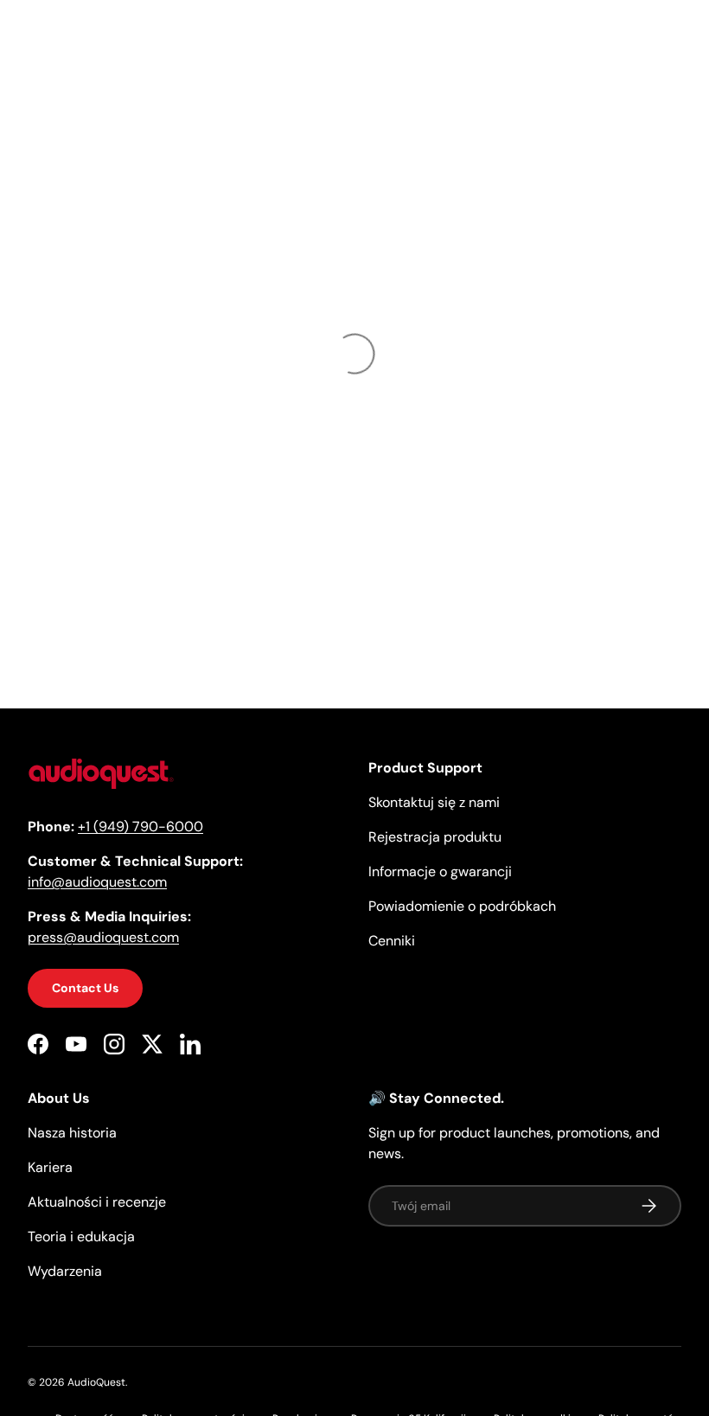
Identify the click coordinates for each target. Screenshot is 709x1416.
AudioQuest (96, 1382)
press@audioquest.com (103, 937)
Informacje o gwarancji (440, 871)
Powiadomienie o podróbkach (462, 906)
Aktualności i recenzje (97, 1202)
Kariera (50, 1167)
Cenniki (391, 941)
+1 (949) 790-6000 (140, 826)
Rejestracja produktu (434, 837)
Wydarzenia (65, 1271)
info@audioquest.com (97, 882)
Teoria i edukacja (81, 1236)
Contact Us (85, 988)
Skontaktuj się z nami (434, 802)
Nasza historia (72, 1133)
